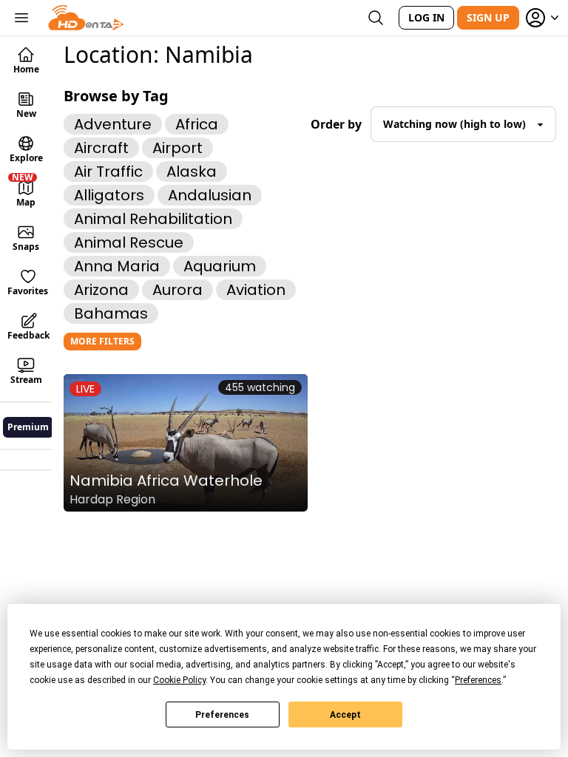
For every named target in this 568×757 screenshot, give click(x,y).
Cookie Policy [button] (179, 680)
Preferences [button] (478, 680)
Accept (345, 715)
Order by (336, 124)
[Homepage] (86, 17)
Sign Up (488, 17)
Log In (426, 17)
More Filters (102, 341)
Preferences (222, 715)
